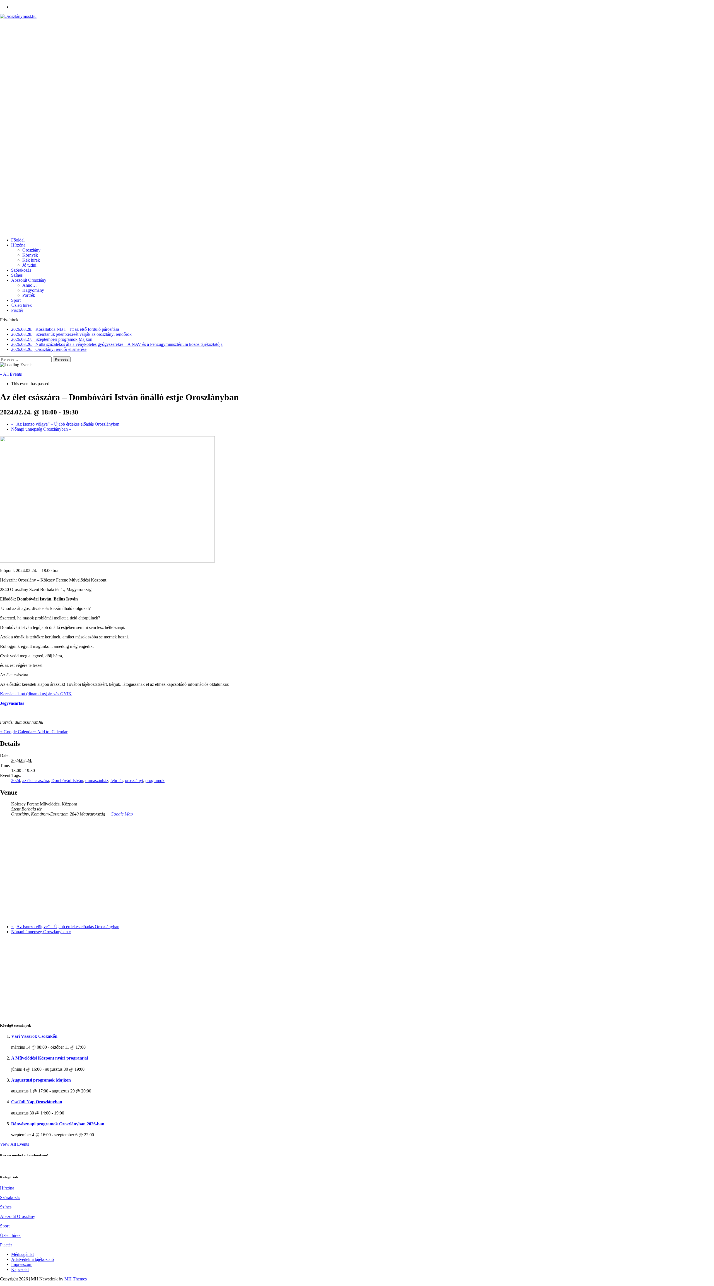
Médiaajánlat (22, 1254)
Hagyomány (33, 290)
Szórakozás (21, 270)
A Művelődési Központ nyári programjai (49, 1058)
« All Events (11, 374)
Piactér (17, 310)
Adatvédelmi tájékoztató (32, 1259)
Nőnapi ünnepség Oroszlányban (41, 429)
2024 (15, 780)
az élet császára (35, 780)
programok (155, 780)
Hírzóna (18, 245)
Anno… (29, 285)
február (116, 780)
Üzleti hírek (21, 305)
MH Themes (75, 1279)
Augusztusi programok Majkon (41, 1080)
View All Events (14, 1144)
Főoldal (18, 240)
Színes (17, 275)
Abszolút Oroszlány (28, 280)
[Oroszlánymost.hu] (357, 16)
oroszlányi (134, 780)
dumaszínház (96, 780)
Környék (30, 255)
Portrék (28, 295)
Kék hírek (31, 260)
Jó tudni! (30, 265)
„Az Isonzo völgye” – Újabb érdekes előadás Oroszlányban (65, 424)
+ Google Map (119, 814)
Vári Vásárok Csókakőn (34, 1036)
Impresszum (21, 1264)
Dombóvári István (67, 780)
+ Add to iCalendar (50, 731)
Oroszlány (31, 250)
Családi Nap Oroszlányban (36, 1101)
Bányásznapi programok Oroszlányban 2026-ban (57, 1123)
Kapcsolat (20, 1269)
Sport (16, 300)
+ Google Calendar (17, 731)
